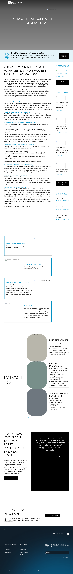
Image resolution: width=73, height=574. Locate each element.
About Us (22, 547)
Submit (66, 557)
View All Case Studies (62, 183)
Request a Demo (64, 55)
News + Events (24, 552)
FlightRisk (7, 549)
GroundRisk (8, 552)
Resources (23, 549)
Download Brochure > (62, 201)
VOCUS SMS (8, 547)
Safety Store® (23, 544)
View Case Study (61, 110)
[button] (28, 417)
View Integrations (62, 82)
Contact (22, 554)
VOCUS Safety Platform (11, 544)
